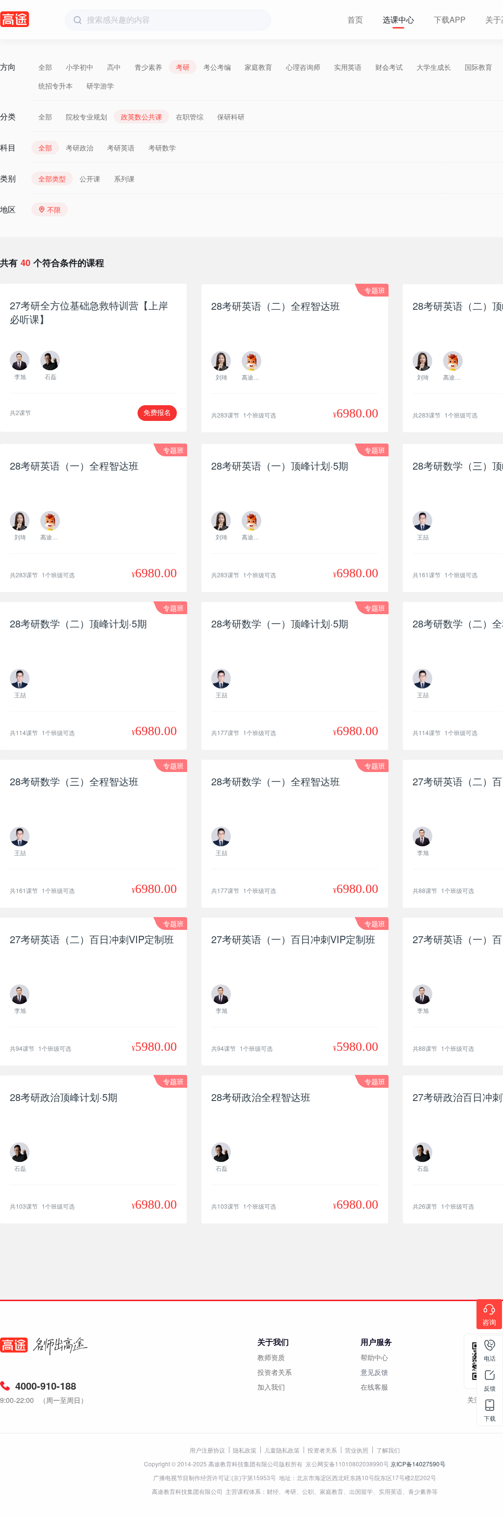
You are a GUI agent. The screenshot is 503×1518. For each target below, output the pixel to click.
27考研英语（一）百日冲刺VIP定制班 (293, 939)
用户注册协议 (207, 1450)
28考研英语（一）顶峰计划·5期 (279, 465)
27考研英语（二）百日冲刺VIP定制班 (92, 939)
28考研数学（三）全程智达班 (74, 781)
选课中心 (398, 19)
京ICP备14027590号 (418, 1463)
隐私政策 (244, 1450)
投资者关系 (274, 1372)
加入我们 (271, 1387)
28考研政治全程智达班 (260, 1097)
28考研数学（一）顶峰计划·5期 (279, 623)
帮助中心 (374, 1357)
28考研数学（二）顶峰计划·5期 (78, 623)
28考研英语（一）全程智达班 (74, 465)
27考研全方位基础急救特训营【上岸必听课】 (89, 312)
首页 (355, 19)
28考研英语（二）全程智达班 (275, 305)
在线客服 (374, 1387)
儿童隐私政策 (282, 1450)
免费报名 (157, 413)
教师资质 (271, 1357)
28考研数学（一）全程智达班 (275, 781)
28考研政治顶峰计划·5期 (63, 1097)
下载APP (450, 19)
